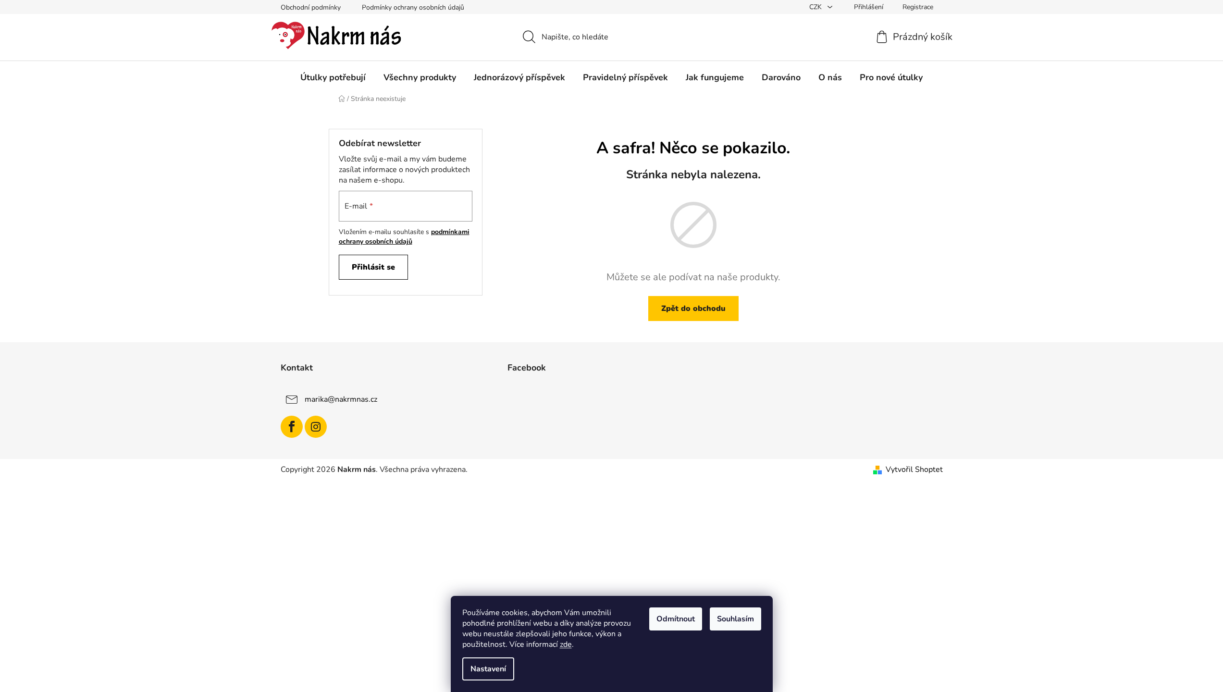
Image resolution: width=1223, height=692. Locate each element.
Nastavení (488, 669)
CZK (816, 7)
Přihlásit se (373, 267)
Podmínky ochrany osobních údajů (413, 7)
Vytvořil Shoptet (914, 469)
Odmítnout (675, 619)
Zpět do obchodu (693, 308)
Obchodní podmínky (311, 7)
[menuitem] (333, 77)
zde (566, 644)
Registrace (917, 7)
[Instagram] (316, 427)
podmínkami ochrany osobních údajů (404, 236)
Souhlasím (735, 619)
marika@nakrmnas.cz (341, 399)
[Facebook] (292, 427)
